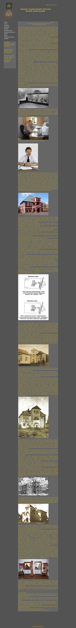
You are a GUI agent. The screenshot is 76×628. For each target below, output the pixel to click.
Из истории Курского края (9, 32)
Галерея (5, 35)
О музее (5, 23)
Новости (6, 33)
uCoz (42, 626)
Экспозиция (6, 25)
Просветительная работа (9, 36)
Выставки (6, 38)
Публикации (6, 27)
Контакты (6, 28)
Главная (5, 22)
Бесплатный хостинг (37, 626)
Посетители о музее (8, 30)
